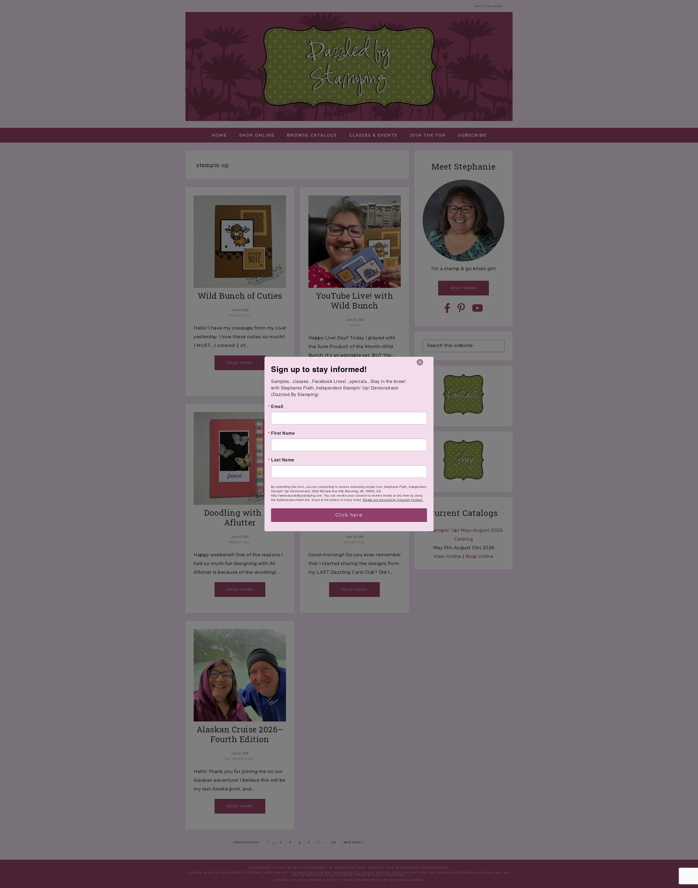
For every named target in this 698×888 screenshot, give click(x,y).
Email (277, 406)
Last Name (282, 460)
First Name (283, 433)
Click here (349, 515)
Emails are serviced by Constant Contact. (393, 499)
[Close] (420, 362)
